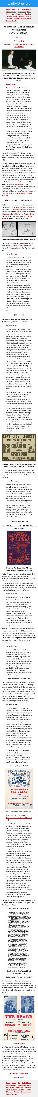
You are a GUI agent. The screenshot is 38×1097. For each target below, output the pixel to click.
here (19, 80)
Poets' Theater (18, 246)
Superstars (22, 12)
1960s (8, 16)
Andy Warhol (26, 9)
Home (8, 9)
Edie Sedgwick (11, 12)
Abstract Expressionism (22, 18)
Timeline (28, 14)
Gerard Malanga (19, 193)
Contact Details (11, 21)
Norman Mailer (11, 84)
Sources (28, 16)
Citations (9, 18)
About (14, 9)
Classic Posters (19, 1043)
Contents (19, 14)
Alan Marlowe (17, 209)
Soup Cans (10, 14)
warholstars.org (19, 3)
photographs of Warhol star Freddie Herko (19, 214)
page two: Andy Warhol (20, 1073)
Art (19, 9)
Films (29, 12)
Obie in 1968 (18, 184)
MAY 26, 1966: (14, 44)
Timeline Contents (17, 16)
